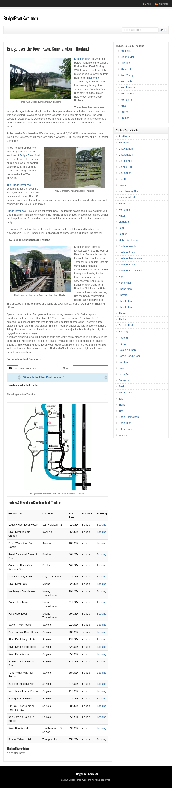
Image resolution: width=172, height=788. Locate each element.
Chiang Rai (125, 167)
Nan (121, 276)
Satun (122, 368)
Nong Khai (125, 282)
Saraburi (124, 362)
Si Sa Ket (124, 374)
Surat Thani (125, 392)
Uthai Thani (125, 429)
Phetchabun (126, 301)
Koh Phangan (128, 87)
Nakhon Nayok (127, 246)
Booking (101, 524)
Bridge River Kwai (30, 155)
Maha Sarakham (128, 240)
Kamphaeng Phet (129, 191)
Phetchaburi (126, 307)
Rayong (123, 337)
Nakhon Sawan (127, 264)
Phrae (122, 313)
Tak (121, 398)
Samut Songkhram (129, 356)
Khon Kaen (125, 203)
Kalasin (123, 185)
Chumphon (125, 173)
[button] (19, 377)
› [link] (105, 394)
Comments (163, 3)
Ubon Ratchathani (129, 417)
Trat (121, 410)
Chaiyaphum (126, 148)
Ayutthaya (124, 136)
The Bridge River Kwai (19, 185)
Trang (122, 404)
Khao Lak (126, 69)
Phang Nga (125, 288)
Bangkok (126, 50)
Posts (149, 3)
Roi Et (122, 343)
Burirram (124, 142)
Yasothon (124, 435)
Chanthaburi (126, 154)
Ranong (123, 331)
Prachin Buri (126, 325)
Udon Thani (125, 423)
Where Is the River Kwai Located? (43, 377)
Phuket (125, 118)
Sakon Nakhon (127, 349)
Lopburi (123, 234)
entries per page (28, 368)
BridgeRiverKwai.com (20, 18)
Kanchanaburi (82, 58)
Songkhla (124, 380)
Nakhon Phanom (128, 252)
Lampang (124, 221)
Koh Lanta (126, 81)
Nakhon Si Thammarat (131, 270)
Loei (121, 227)
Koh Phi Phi (127, 93)
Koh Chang (127, 75)
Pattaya (125, 111)
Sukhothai (124, 386)
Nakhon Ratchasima (130, 258)
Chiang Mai (127, 57)
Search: (67, 368)
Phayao (123, 295)
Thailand (92, 77)
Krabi (124, 105)
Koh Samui (127, 99)
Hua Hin (125, 63)
